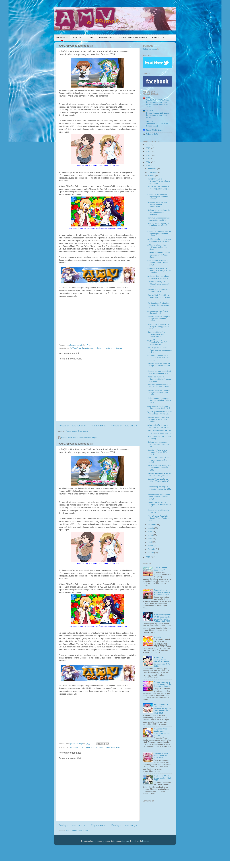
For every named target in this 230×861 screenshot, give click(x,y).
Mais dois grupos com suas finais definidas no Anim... (159, 386)
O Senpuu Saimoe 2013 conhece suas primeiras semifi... (158, 358)
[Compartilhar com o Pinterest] (107, 744)
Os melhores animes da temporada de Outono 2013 (157, 262)
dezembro (152, 169)
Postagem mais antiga (124, 425)
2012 (148, 557)
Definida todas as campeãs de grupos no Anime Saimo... (158, 319)
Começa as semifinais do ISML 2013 (158, 511)
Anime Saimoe (97, 348)
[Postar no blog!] (100, 744)
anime (87, 348)
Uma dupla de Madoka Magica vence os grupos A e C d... (159, 350)
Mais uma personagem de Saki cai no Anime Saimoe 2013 (159, 400)
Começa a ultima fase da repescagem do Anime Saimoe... (158, 196)
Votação (157, 637)
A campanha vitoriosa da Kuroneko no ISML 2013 (158, 407)
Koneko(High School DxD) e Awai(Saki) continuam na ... (159, 297)
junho (150, 535)
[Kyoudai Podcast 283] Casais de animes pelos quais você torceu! (157, 115)
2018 (148, 148)
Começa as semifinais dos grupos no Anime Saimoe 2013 (159, 460)
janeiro (151, 553)
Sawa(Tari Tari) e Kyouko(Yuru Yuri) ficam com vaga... (158, 181)
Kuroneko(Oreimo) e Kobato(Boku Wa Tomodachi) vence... (157, 334)
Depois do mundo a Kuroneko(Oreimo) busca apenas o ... (159, 379)
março (151, 546)
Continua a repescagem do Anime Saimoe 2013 (158, 219)
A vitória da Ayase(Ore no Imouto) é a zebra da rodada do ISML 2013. (162, 661)
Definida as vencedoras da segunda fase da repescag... (158, 212)
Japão (107, 348)
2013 (148, 166)
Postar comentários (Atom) (77, 431)
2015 (148, 159)
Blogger (145, 841)
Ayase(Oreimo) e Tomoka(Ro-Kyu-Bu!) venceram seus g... (157, 342)
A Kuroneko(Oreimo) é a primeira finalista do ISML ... (159, 489)
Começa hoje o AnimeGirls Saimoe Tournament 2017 (162, 592)
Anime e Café (152, 134)
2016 (148, 155)
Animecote (150, 98)
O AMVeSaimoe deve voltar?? (160, 569)
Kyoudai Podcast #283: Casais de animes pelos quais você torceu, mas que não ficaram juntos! (158, 103)
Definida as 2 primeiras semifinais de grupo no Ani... (158, 444)
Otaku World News (154, 130)
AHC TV (149, 122)
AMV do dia (79, 348)
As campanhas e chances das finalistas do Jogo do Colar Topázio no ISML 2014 (162, 708)
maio (150, 539)
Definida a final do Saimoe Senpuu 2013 (158, 291)
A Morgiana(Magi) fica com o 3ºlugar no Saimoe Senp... (158, 247)
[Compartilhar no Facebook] (105, 744)
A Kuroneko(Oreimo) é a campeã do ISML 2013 (158, 426)
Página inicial (98, 425)
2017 (148, 152)
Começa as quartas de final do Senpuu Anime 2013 (159, 372)
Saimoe (119, 348)
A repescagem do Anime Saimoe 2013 (157, 312)
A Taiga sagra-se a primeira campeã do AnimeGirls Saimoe (162, 684)
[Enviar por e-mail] (97, 744)
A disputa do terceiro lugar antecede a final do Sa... (158, 277)
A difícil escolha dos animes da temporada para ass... (159, 240)
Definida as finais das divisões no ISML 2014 (161, 755)
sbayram (125, 841)
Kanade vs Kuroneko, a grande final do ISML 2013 (157, 452)
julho (150, 532)
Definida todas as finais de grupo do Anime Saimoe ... (158, 365)
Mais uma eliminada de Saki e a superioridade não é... (159, 432)
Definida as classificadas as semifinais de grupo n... (159, 474)
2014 (148, 162)
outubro (151, 176)
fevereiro (152, 549)
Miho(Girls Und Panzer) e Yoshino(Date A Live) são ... (159, 189)
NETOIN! (149, 111)
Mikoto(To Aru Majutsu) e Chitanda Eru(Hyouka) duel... (158, 226)
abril (150, 542)
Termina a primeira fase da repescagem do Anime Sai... (158, 255)
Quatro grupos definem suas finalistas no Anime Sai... (159, 413)
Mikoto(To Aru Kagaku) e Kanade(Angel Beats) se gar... (158, 518)
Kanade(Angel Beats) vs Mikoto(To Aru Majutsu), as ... (158, 481)
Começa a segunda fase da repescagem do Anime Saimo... (159, 233)
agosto (151, 528)
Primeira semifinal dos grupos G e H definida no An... (159, 504)
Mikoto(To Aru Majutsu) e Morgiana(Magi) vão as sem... (158, 326)
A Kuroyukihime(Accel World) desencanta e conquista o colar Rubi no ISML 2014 (162, 617)
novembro (152, 172)
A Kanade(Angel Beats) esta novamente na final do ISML (159, 468)
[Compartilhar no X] (102, 744)
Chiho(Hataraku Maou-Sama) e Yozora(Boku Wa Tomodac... (159, 270)
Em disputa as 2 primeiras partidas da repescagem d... (158, 305)
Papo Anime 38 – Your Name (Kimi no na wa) (157, 125)
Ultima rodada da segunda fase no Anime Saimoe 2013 (158, 497)
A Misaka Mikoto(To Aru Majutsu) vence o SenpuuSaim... (157, 204)
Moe (113, 348)
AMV (71, 348)
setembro (152, 525)
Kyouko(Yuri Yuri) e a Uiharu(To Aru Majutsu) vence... (158, 284)
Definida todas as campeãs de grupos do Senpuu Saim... (158, 392)
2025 (148, 145)
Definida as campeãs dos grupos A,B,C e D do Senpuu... (158, 419)
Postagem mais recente (72, 425)
